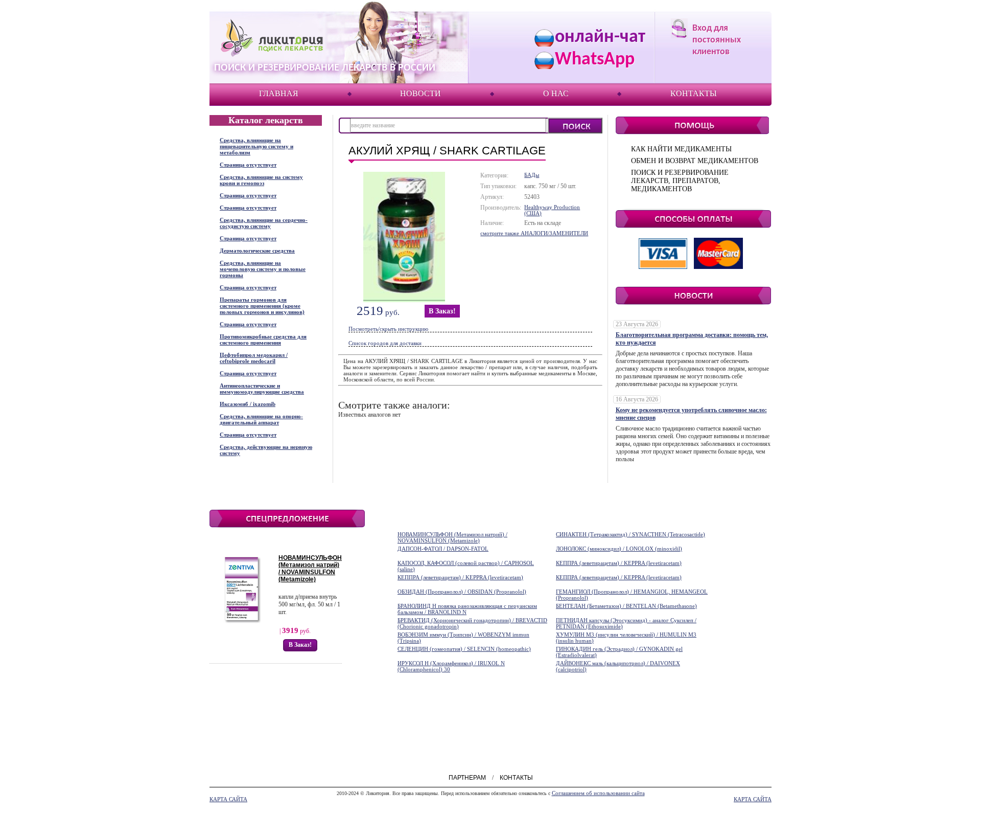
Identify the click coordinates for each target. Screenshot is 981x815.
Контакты (693, 93)
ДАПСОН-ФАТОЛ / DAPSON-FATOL (443, 549)
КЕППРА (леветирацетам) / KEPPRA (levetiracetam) (619, 563)
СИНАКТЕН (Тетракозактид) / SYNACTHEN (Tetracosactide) (630, 534)
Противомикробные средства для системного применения (263, 339)
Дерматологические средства (257, 250)
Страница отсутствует (248, 165)
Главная (278, 93)
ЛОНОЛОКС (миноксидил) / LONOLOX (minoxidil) (619, 549)
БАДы (531, 175)
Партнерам (467, 777)
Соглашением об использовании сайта (598, 793)
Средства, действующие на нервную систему (266, 450)
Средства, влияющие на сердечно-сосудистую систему (264, 223)
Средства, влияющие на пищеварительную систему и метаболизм (256, 146)
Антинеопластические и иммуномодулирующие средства (262, 388)
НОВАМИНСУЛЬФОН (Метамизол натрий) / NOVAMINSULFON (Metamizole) (310, 568)
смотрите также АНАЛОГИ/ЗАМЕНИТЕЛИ (534, 233)
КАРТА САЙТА (228, 799)
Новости (420, 93)
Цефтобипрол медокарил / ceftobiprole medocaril (254, 358)
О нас (556, 93)
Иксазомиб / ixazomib (247, 404)
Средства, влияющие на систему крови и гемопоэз (261, 180)
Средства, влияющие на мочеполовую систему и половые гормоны (263, 269)
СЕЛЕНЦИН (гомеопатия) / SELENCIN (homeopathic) (464, 649)
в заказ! (442, 311)
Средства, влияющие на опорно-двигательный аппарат (261, 419)
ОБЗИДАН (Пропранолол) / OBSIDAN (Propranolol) (462, 591)
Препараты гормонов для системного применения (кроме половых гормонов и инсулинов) (262, 306)
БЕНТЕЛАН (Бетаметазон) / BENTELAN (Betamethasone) (626, 606)
